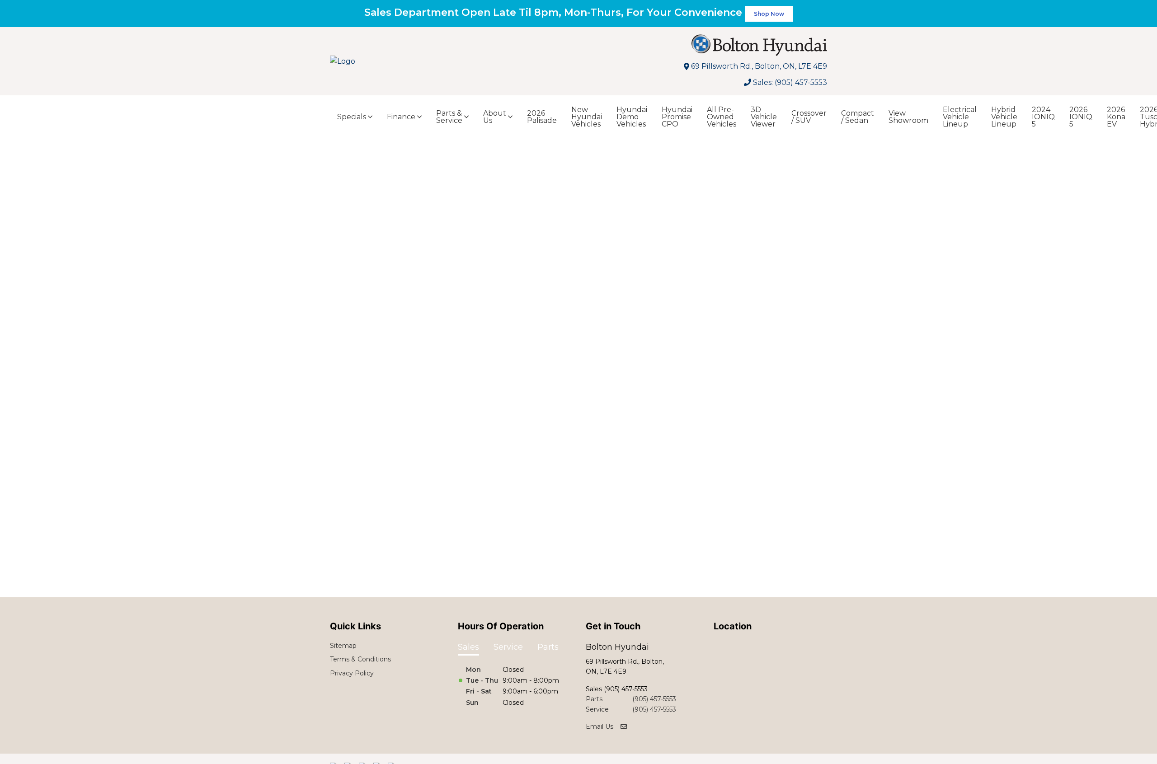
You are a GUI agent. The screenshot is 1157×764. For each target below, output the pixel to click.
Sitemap (343, 646)
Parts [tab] (548, 647)
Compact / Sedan (857, 117)
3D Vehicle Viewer (764, 116)
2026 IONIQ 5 (1080, 116)
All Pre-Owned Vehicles (721, 116)
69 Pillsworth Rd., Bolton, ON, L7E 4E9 (759, 66)
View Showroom (908, 117)
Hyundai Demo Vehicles (631, 116)
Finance (401, 116)
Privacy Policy (352, 673)
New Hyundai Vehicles (586, 116)
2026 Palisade (542, 117)
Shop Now (769, 13)
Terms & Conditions (360, 659)
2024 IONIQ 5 (1043, 116)
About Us (494, 117)
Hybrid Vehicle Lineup (1004, 116)
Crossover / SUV (809, 117)
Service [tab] (508, 647)
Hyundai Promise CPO (677, 116)
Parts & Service (449, 117)
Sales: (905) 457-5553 (790, 82)
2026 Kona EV (1116, 116)
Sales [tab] (468, 647)
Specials (351, 116)
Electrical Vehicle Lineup (960, 116)
